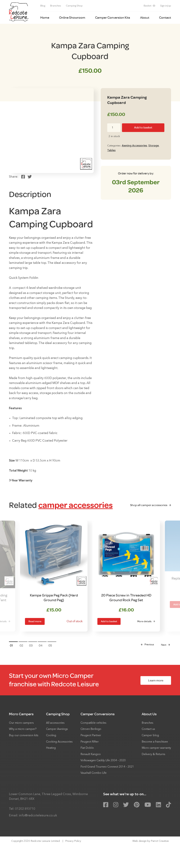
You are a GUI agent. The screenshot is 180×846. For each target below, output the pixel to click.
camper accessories (75, 505)
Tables (111, 150)
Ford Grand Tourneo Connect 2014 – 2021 (107, 766)
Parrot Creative (160, 841)
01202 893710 (25, 808)
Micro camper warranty (156, 748)
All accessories (55, 723)
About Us (149, 714)
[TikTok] (168, 805)
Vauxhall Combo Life (94, 773)
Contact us (148, 729)
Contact (165, 18)
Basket (148, 5)
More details (144, 621)
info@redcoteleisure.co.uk (38, 815)
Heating (51, 748)
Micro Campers (21, 714)
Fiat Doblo (87, 748)
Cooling (51, 735)
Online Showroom (72, 18)
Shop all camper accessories (148, 505)
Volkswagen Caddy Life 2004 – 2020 (103, 760)
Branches (55, 5)
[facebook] (105, 805)
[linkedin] (158, 805)
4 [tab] (42, 645)
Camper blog (150, 735)
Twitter (30, 176)
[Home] (18, 11)
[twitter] (126, 805)
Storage (153, 145)
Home (44, 18)
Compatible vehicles (93, 723)
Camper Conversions (98, 714)
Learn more (155, 680)
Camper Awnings (57, 729)
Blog (42, 5)
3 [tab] (32, 645)
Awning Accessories (134, 145)
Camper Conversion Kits (112, 18)
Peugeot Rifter (90, 741)
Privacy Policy (73, 841)
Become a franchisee (155, 741)
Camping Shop (74, 5)
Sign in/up (165, 5)
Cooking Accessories (59, 741)
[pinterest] (137, 805)
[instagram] (115, 805)
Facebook (23, 176)
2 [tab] (22, 645)
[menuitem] (42, 5)
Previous (149, 644)
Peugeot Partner (91, 735)
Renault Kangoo (91, 754)
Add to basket (143, 127)
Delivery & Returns (153, 754)
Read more (34, 621)
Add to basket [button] (109, 621)
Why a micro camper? (23, 729)
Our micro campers (21, 723)
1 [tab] (12, 645)
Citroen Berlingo (91, 729)
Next (163, 644)
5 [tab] (51, 645)
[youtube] (147, 805)
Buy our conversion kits (23, 735)
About (144, 18)
